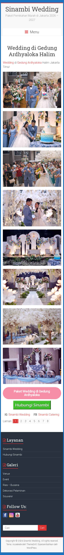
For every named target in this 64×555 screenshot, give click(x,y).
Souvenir (8, 496)
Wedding (8, 62)
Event (6, 479)
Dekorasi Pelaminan (14, 490)
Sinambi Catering (48, 414)
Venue (6, 473)
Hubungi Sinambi (12, 454)
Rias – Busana (11, 485)
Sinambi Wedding (31, 9)
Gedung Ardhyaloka (29, 62)
